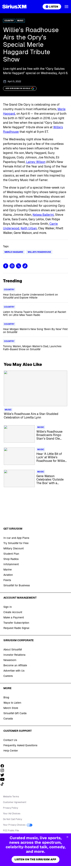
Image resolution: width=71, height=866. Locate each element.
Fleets (7, 580)
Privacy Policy (10, 807)
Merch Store (10, 708)
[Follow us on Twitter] (3, 775)
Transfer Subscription (16, 622)
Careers (8, 676)
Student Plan (11, 553)
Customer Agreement (14, 802)
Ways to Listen (12, 702)
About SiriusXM (12, 649)
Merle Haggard (14, 252)
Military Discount (13, 548)
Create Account (12, 612)
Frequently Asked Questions (20, 745)
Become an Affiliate (15, 665)
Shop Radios (11, 559)
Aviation (8, 575)
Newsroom (9, 660)
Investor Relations (14, 654)
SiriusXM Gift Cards (15, 713)
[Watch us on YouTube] (3, 779)
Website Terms (11, 796)
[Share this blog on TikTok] (25, 266)
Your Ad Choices (11, 813)
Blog (6, 697)
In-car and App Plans (16, 538)
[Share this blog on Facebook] (5, 266)
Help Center (10, 750)
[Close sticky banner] (67, 837)
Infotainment (11, 564)
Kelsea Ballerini (43, 215)
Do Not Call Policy (12, 819)
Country (9, 20)
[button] (66, 6)
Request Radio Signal (16, 628)
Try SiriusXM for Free (16, 543)
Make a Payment (13, 617)
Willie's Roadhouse (39, 252)
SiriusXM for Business (16, 585)
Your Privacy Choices (14, 824)
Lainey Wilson (35, 162)
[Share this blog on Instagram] (12, 266)
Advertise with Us (13, 670)
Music (20, 20)
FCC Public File (11, 830)
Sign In (7, 607)
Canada (8, 718)
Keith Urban (29, 228)
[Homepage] (14, 6)
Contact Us (10, 740)
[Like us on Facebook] (3, 766)
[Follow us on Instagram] (3, 770)
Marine (7, 569)
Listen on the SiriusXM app (35, 859)
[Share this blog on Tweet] (18, 266)
